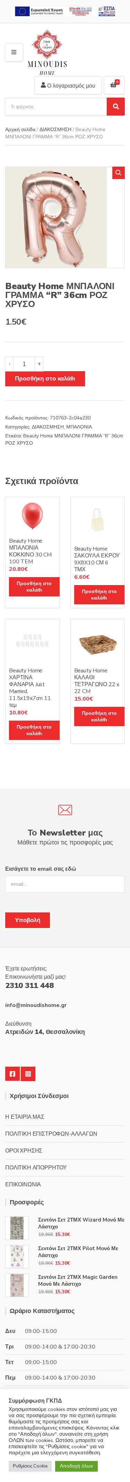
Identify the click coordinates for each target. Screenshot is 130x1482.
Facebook (12, 1074)
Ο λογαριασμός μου (70, 86)
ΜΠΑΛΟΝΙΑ (79, 427)
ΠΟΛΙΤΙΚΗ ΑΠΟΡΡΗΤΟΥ (36, 1168)
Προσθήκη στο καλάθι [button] (34, 586)
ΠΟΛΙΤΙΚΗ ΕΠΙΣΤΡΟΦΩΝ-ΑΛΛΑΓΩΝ (51, 1134)
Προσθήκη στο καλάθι (45, 379)
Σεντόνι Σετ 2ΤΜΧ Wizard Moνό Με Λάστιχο (81, 1223)
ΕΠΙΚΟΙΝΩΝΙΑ (23, 1184)
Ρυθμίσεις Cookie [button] (30, 1466)
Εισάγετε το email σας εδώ (40, 869)
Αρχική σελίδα (20, 129)
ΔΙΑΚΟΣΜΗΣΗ (55, 129)
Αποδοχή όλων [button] (76, 1466)
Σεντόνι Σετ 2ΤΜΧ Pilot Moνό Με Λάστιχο (78, 1252)
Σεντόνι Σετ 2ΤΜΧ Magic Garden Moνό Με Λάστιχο (78, 1280)
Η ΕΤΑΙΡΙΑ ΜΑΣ (24, 1117)
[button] (118, 173)
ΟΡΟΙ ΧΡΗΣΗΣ (23, 1151)
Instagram (28, 1074)
